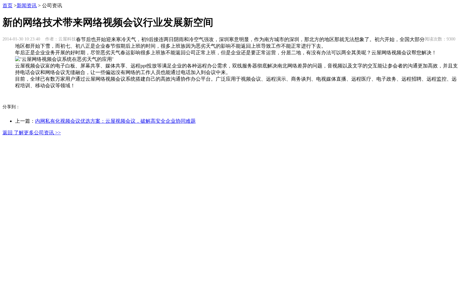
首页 (8, 5)
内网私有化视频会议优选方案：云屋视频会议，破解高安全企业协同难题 (115, 121)
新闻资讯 (27, 5)
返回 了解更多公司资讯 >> (32, 132)
